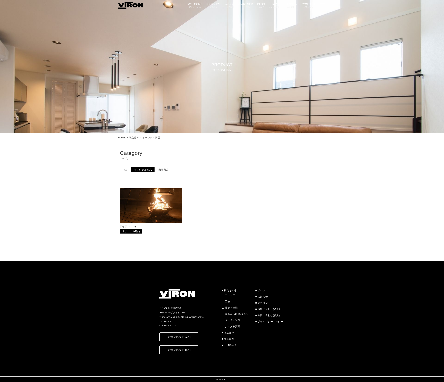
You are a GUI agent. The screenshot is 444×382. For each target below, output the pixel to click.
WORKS (230, 5)
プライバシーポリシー (270, 321)
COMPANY (291, 5)
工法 (227, 301)
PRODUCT (214, 5)
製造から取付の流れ (236, 314)
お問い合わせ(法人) (179, 336)
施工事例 (229, 338)
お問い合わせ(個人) (179, 349)
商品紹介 (229, 332)
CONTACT (308, 5)
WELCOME (195, 5)
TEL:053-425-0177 (168, 322)
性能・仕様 (231, 307)
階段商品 (164, 169)
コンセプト (231, 295)
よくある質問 (232, 326)
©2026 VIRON (222, 379)
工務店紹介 (230, 345)
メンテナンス (232, 320)
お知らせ (263, 296)
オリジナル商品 (143, 169)
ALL (125, 169)
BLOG (261, 5)
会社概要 (263, 302)
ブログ (261, 290)
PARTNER (246, 5)
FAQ (274, 5)
